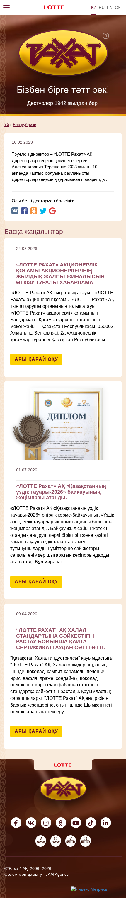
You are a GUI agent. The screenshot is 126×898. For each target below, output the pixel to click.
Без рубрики (24, 124)
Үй (6, 124)
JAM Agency (57, 874)
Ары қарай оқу (36, 359)
